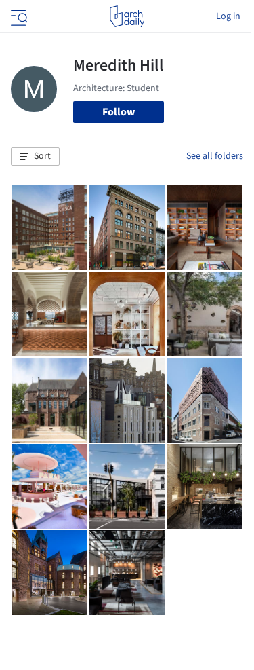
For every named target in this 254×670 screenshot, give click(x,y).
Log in (228, 16)
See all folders (214, 156)
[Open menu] (17, 16)
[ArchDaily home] (127, 16)
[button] (35, 156)
